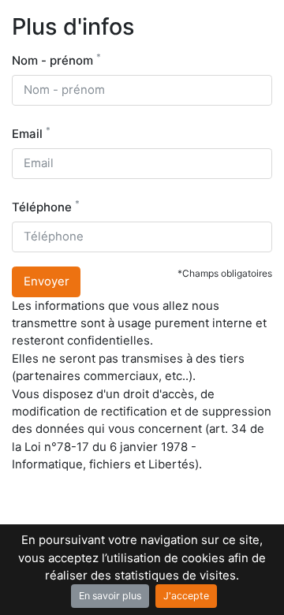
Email (31, 133)
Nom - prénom (56, 59)
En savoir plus (110, 596)
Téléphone (46, 206)
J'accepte (186, 596)
